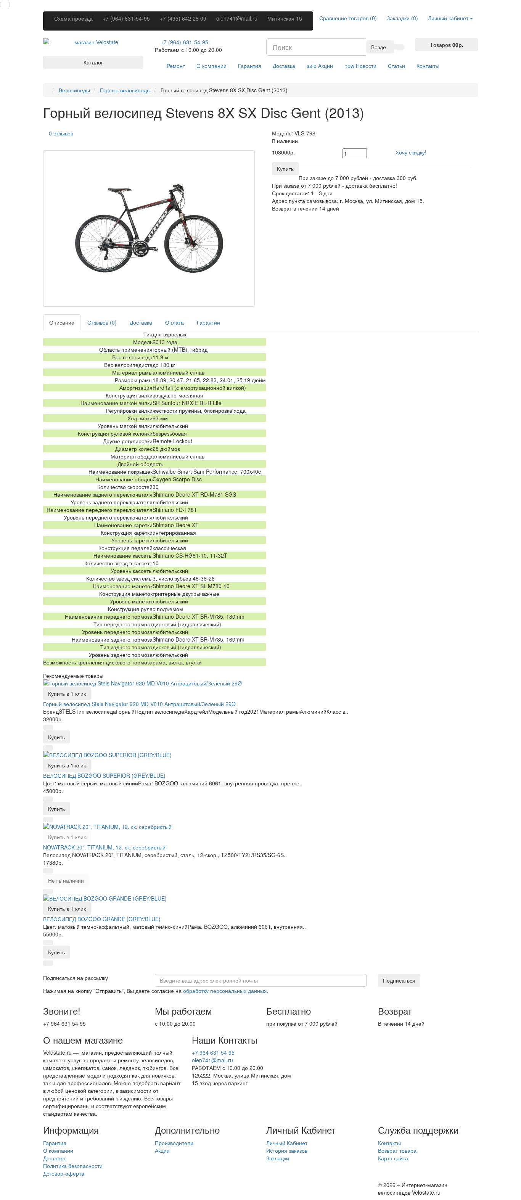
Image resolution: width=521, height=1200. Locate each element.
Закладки (277, 1158)
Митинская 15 (284, 18)
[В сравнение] (48, 748)
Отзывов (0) (102, 322)
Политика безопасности (73, 1165)
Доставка (284, 65)
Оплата (174, 322)
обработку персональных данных (225, 990)
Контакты (427, 65)
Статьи (396, 65)
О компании (211, 65)
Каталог (93, 62)
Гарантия (249, 65)
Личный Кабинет (286, 1143)
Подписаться (399, 980)
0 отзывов (61, 133)
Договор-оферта (63, 1173)
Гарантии (208, 322)
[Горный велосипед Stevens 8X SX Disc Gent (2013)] (149, 228)
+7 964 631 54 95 (213, 1052)
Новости (360, 65)
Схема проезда (73, 18)
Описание (61, 322)
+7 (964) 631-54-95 (126, 18)
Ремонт (176, 65)
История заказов (286, 1150)
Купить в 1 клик (67, 693)
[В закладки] (48, 727)
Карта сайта (393, 1158)
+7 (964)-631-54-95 (184, 42)
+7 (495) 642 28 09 (183, 18)
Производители (174, 1143)
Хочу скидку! (411, 152)
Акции (320, 65)
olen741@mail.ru (236, 18)
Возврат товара (397, 1150)
